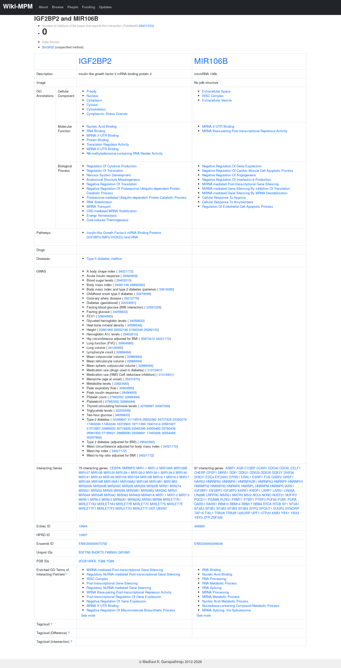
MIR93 (147, 499)
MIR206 (140, 485)
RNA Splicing (211, 587)
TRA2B (231, 512)
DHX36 (289, 472)
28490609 (130, 275)
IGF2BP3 (230, 490)
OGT (152, 508)
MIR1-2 (153, 468)
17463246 (154, 432)
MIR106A (166, 468)
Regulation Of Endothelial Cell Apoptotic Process (237, 206)
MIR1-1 (141, 468)
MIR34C (110, 494)
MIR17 (184, 477)
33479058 (143, 293)
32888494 (123, 352)
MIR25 (108, 490)
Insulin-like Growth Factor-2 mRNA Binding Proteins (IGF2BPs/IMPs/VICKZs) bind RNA (124, 234)
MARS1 (225, 494)
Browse (57, 6)
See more (88, 615)
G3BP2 (276, 477)
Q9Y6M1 (124, 552)
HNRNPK (233, 485)
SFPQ (253, 508)
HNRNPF (280, 481)
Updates (105, 6)
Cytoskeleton (96, 109)
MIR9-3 (107, 499)
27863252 (117, 396)
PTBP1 (249, 499)
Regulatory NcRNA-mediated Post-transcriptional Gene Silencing (133, 574)
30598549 (134, 325)
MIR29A (119, 490)
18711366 (139, 423)
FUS (267, 477)
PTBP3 (260, 499)
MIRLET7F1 (87, 508)
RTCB (277, 503)
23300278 (179, 419)
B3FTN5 (85, 552)
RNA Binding (96, 130)
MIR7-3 (184, 494)
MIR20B (152, 485)
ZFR (207, 517)
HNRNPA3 (265, 481)
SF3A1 (294, 503)
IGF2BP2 (95, 60)
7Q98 (101, 561)
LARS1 (278, 490)
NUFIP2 (291, 494)
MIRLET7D (158, 503)
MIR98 (157, 499)
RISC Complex (213, 95)
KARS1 (243, 490)
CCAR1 (261, 468)
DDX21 (244, 472)
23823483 (121, 383)
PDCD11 (200, 499)
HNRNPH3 (218, 485)
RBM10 (223, 503)
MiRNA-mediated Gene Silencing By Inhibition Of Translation (246, 188)
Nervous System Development (109, 175)
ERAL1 (246, 477)
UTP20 (266, 512)
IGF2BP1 (201, 490)
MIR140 (181, 472)
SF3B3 (232, 508)
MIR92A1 (120, 499)
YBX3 (198, 517)
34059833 (120, 311)
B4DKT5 (98, 552)
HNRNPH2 (201, 485)
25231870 (132, 379)
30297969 (94, 437)
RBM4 (257, 503)
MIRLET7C (141, 503)
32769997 (147, 405)
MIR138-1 (153, 472)
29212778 (131, 298)
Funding (88, 6)
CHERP (199, 472)
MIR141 (84, 477)
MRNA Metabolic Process (221, 596)
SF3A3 (199, 508)
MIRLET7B (124, 503)
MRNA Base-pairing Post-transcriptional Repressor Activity (244, 130)
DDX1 (233, 472)
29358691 (139, 432)
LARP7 (266, 490)
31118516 (135, 419)
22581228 (153, 307)
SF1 (285, 503)
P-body (92, 91)
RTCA (267, 503)
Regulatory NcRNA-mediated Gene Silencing (119, 587)
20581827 (168, 423)
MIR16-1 (159, 477)
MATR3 (237, 494)
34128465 (115, 347)
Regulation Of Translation (105, 170)
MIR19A (142, 481)
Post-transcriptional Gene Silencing (112, 583)
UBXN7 (161, 508)
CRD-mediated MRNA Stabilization (112, 210)
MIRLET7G (124, 508)
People (72, 6)
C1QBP (249, 468)
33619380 (166, 289)
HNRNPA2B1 (247, 481)
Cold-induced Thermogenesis (108, 219)
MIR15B (146, 477)
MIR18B (97, 481)
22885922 (109, 428)
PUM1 (282, 499)
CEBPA (115, 468)
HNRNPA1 (229, 481)
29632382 (150, 419)
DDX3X (266, 472)
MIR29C (161, 490)
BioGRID (48, 47)
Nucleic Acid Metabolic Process (225, 601)
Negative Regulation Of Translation (112, 184)
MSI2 (248, 494)
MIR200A (85, 485)
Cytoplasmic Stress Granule (107, 113)
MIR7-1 (161, 494)
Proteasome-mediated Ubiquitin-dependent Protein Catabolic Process (136, 197)
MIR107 (84, 472)
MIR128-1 (123, 472)
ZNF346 (216, 517)
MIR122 (109, 472)
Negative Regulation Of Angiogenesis (229, 175)
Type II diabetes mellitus (104, 258)
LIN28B (199, 494)
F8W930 (111, 552)
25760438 (168, 428)
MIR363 (122, 494)
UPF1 (255, 512)
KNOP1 (254, 490)
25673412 (148, 338)
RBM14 (235, 503)
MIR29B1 (133, 490)
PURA (292, 499)
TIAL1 (209, 512)
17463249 (109, 423)
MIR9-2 (95, 499)
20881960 (106, 329)
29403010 (123, 280)
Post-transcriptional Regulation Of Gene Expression (124, 596)
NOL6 (257, 494)
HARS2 (199, 481)
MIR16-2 (172, 477)
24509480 (154, 428)
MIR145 (108, 477)
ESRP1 (257, 477)
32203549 (123, 410)
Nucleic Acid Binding (102, 126)
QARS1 (199, 503)
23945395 (139, 428)
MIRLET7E (175, 503)
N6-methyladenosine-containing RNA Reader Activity (125, 153)
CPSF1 (211, 472)
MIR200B (100, 485)
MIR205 (127, 485)
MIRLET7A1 (172, 499)
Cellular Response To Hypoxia (224, 197)
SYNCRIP (292, 508)
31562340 (136, 329)
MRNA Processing (215, 592)
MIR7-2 (172, 494)
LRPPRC (212, 494)
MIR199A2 (128, 481)
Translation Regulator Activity (108, 144)
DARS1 (223, 472)
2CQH (83, 561)
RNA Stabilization (99, 201)
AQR (239, 468)
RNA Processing (214, 578)
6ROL (92, 561)
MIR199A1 (111, 481)
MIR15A (133, 477)
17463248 (94, 423)
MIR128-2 (138, 472)
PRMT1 (237, 499)
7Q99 (110, 561)
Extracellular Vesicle (217, 100)
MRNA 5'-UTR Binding (103, 148)
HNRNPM (262, 485)
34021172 (125, 271)
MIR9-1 (84, 499)
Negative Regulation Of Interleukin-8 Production (236, 179)
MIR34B (97, 494)
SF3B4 (243, 508)
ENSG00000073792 (93, 543)
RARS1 (211, 503)
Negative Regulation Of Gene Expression (232, 166)
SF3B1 (210, 508)
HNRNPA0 (213, 481)
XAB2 (276, 512)
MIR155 (121, 477)
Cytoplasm (94, 100)
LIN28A (289, 490)
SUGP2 (278, 508)
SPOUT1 (265, 508)
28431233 (146, 25)
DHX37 (199, 477)
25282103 (151, 329)
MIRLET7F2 (106, 508)
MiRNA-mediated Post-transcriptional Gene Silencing (240, 184)
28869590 (124, 432)
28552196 (121, 329)
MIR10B (97, 472)
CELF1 (296, 468)
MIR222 (96, 490)
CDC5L (284, 468)
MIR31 (172, 490)
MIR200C (114, 485)
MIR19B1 (156, 481)
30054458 (168, 432)
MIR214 (175, 485)
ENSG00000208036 (208, 543)
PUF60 (272, 499)
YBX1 (285, 512)
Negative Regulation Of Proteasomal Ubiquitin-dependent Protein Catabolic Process (133, 190)
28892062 (137, 284)
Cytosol (92, 104)
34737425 (164, 419)
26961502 (94, 432)
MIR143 (96, 477)
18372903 (124, 423)
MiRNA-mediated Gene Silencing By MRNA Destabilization (244, 193)
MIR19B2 (170, 481)
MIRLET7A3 (106, 503)
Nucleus (92, 95)
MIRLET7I (140, 508)
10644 (83, 526)
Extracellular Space (216, 91)
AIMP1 (230, 468)
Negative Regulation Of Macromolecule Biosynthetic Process (131, 610)
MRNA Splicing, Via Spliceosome (226, 610)
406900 (199, 526)
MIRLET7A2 (87, 503)
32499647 (120, 419)
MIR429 (134, 494)
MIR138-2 (168, 472)
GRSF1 (288, 477)
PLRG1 (225, 499)
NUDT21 (278, 494)
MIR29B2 (147, 490)
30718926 (124, 428)
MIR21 (164, 485)
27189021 (109, 432)
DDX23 (255, 472)
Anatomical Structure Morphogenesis (113, 179)
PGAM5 (213, 499)
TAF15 (199, 512)
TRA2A (219, 512)
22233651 (128, 302)
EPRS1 (234, 477)
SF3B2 (221, 508)
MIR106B (211, 60)
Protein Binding (98, 139)
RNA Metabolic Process (219, 583)
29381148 (122, 284)
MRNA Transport (99, 206)
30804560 (105, 316)
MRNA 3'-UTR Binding (103, 135)
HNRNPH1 (295, 481)
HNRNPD (128, 468)
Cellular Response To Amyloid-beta (227, 201)
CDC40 (273, 468)
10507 (83, 534)
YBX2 (295, 512)
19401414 (154, 423)
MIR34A (84, 494)
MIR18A (84, 481)
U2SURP (243, 512)
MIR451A (148, 494)
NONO (266, 494)
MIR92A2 (134, 499)
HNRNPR (277, 485)
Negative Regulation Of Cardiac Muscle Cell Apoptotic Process (247, 170)
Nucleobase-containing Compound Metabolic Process (240, 605)
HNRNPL (247, 485)
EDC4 (209, 477)
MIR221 (84, 490)
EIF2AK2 (221, 477)
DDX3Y (277, 472)
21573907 (94, 428)
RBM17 (246, 503)
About (43, 6)
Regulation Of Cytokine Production (112, 166)
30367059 (162, 405)
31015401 (154, 370)
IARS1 (289, 485)
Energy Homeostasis (102, 215)
